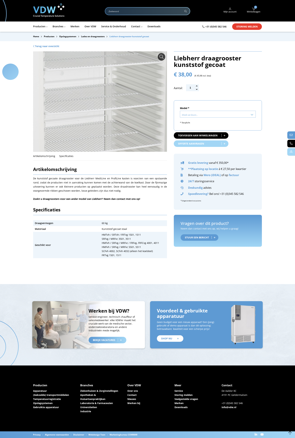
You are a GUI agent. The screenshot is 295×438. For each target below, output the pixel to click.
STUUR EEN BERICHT (197, 237)
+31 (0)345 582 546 (216, 26)
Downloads (181, 407)
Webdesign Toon (96, 434)
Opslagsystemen (43, 403)
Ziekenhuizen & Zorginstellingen (99, 390)
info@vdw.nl (229, 407)
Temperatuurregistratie (47, 399)
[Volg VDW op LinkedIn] (256, 434)
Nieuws (131, 399)
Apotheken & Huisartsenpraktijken (92, 397)
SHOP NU (166, 338)
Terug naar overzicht (46, 46)
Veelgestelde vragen (186, 399)
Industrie (85, 411)
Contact (132, 395)
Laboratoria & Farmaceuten (96, 403)
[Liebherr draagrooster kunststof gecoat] (161, 57)
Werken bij (133, 403)
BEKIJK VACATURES (104, 340)
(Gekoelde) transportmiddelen (51, 395)
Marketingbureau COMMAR (123, 434)
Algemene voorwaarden (57, 434)
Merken (179, 403)
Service (178, 390)
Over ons (132, 390)
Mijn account (230, 11)
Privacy (37, 434)
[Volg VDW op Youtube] (262, 434)
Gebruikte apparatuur (46, 407)
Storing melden (247, 26)
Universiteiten (88, 407)
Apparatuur (40, 390)
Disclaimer (78, 434)
